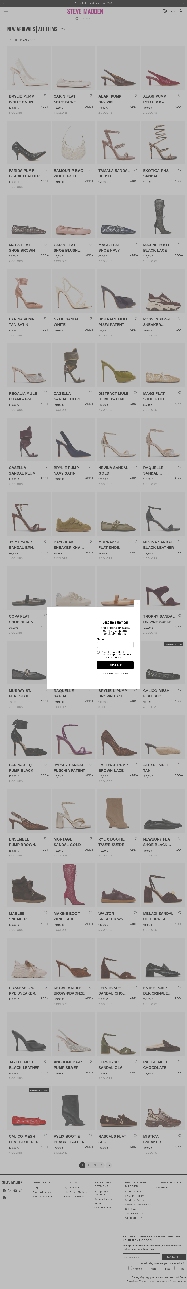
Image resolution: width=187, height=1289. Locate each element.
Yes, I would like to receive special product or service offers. (116, 654)
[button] (137, 603)
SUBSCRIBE (115, 665)
